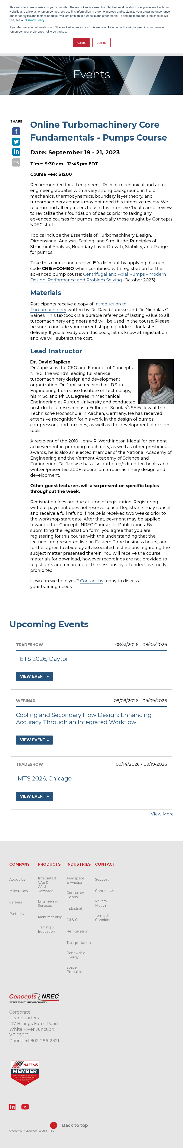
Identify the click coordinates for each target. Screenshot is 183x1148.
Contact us (91, 581)
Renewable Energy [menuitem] (75, 955)
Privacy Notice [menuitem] (101, 903)
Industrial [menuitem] (74, 908)
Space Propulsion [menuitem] (75, 969)
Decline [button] (102, 42)
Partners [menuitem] (16, 914)
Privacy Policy (35, 20)
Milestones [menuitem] (18, 891)
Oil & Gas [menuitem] (73, 920)
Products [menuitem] (49, 864)
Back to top (74, 1125)
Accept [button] (81, 42)
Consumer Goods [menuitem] (75, 895)
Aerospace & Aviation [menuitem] (75, 880)
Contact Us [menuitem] (104, 891)
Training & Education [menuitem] (46, 929)
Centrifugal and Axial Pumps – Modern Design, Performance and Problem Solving (98, 277)
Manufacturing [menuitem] (50, 917)
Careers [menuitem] (15, 902)
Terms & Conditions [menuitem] (104, 917)
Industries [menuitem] (78, 864)
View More (162, 814)
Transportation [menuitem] (78, 943)
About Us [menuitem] (17, 879)
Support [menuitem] (102, 879)
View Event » (34, 676)
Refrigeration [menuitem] (77, 931)
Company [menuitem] (19, 864)
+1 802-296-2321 (42, 1040)
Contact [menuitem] (105, 864)
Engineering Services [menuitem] (48, 903)
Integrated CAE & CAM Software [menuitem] (47, 884)
